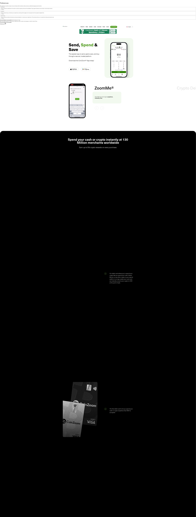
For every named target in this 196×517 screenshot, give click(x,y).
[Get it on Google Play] (86, 69)
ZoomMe (90, 26)
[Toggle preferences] (1, 1)
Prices (104, 26)
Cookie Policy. (34, 21)
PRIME (87, 26)
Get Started (113, 26)
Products (82, 26)
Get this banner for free (16, 20)
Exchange (99, 26)
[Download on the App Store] (73, 69)
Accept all (2, 20)
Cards (95, 26)
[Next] (102, 108)
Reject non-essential (7, 20)
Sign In (107, 26)
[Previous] (96, 108)
